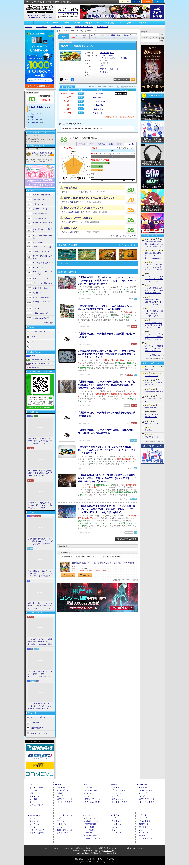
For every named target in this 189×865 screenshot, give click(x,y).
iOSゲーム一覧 (90, 835)
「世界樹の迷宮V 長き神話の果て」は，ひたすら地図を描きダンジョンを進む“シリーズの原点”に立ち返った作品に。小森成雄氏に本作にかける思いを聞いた (106, 509)
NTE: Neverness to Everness (154, 399)
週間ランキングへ (158, 355)
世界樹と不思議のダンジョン (42, 153)
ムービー (68, 27)
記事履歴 (147, 1)
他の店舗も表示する (127, 117)
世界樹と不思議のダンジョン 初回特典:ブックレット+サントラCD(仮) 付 (103, 563)
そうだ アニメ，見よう (41, 251)
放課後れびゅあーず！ (41, 313)
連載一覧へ (49, 323)
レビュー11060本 (33, 18)
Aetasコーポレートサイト (40, 733)
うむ (71, 232)
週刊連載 (33, 799)
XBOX (45, 23)
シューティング (145, 830)
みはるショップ (99, 113)
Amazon (99, 93)
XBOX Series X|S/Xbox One (40, 360)
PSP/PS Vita (142, 785)
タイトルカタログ (64, 802)
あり (80, 97)
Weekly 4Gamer (38, 199)
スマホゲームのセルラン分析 (42, 230)
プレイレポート (41, 27)
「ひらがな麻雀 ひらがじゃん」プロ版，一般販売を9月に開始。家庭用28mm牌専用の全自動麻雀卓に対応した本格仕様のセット (154, 290)
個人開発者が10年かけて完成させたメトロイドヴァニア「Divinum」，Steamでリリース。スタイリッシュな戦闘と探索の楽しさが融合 (154, 302)
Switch (67, 23)
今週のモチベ (38, 204)
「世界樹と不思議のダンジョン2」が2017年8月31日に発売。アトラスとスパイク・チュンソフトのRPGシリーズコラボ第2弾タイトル (107, 450)
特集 (32, 117)
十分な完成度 (70, 187)
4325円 (67, 112)
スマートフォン (89, 815)
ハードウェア (109, 23)
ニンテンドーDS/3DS (64, 815)
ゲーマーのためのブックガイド (42, 257)
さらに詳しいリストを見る (123, 236)
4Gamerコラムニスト (40, 278)
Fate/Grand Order (151, 407)
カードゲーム (144, 827)
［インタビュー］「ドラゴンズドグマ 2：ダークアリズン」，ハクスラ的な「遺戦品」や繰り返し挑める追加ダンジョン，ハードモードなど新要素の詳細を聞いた (40, 706)
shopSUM (100, 105)
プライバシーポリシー (39, 717)
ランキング (159, 1)
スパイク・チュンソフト (109, 58)
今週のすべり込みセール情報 (42, 236)
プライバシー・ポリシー (95, 859)
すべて (130, 144)
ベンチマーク (117, 832)
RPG (101, 66)
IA (70, 222)
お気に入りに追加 (122, 79)
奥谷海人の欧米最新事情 (42, 195)
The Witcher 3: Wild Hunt (154, 391)
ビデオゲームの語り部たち (42, 283)
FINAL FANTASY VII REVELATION (154, 384)
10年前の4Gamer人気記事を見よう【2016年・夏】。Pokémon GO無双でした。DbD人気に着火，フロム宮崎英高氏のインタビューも (40, 505)
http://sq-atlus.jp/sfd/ (107, 53)
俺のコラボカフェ (39, 267)
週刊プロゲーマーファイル (42, 209)
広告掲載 (110, 859)
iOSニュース (89, 818)
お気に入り (136, 1)
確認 (80, 93)
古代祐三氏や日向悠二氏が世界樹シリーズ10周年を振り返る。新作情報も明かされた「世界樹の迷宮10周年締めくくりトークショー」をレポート (106, 354)
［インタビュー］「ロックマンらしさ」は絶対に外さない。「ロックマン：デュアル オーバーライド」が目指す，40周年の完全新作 (40, 674)
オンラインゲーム (37, 788)
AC (121, 23)
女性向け (88, 23)
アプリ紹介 (89, 830)
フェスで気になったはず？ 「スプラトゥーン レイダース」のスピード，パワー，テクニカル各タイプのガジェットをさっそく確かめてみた (40, 573)
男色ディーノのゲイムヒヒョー (42, 224)
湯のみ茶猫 (74, 212)
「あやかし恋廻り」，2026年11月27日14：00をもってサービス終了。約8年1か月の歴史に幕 (154, 313)
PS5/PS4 (56, 23)
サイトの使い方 (54, 2)
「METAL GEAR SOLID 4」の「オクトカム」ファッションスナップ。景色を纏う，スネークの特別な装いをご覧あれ (40, 441)
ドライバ (34, 347)
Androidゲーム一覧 (92, 838)
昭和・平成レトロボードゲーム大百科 (42, 273)
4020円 (67, 105)
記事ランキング (36, 805)
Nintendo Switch (36, 367)
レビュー (28, 27)
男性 (111, 144)
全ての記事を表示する (127, 539)
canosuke (73, 192)
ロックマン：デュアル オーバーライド (153, 415)
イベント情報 (144, 821)
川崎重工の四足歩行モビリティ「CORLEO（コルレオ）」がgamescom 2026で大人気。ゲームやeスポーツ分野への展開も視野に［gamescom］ (154, 255)
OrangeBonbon (99, 97)
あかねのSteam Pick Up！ (42, 318)
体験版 (32, 793)
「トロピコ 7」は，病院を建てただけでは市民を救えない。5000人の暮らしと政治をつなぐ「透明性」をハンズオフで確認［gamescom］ (154, 267)
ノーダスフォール (151, 376)
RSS (26, 2)
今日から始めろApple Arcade (43, 263)
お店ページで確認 (68, 93)
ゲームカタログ (102, 27)
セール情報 (89, 827)
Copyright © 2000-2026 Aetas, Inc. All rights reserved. (94, 862)
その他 (142, 835)
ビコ (71, 202)
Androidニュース (91, 821)
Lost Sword (149, 369)
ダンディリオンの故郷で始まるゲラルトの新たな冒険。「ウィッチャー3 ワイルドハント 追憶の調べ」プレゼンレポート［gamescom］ (154, 348)
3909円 (67, 97)
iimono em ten (99, 101)
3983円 (67, 101)
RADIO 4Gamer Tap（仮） (42, 247)
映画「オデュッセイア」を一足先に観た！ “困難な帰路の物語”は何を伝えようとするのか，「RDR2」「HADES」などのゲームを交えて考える (40, 473)
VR (98, 23)
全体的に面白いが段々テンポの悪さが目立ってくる (89, 197)
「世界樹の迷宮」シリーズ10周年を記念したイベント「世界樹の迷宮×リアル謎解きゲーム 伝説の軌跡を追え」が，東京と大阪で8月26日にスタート (106, 384)
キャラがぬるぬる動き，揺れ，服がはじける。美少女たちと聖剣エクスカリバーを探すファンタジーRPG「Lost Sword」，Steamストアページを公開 (154, 244)
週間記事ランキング (38, 331)
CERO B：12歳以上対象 (109, 69)
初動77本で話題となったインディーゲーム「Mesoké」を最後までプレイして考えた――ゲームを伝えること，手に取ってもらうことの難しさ (40, 605)
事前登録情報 (90, 824)
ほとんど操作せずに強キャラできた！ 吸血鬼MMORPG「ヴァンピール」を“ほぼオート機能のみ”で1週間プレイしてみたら (40, 541)
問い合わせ (67, 2)
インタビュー (56, 27)
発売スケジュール (64, 799)
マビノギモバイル (151, 437)
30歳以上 (101, 144)
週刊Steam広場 (38, 242)
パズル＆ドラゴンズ (152, 423)
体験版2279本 (47, 18)
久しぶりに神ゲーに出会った (78, 218)
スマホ (77, 23)
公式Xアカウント (38, 2)
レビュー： (46, 155)
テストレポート (118, 821)
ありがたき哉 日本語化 (41, 297)
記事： (38, 155)
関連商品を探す (110, 117)
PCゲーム (33, 356)
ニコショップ (99, 109)
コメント (67, 79)
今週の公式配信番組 (40, 213)
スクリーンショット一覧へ (128, 245)
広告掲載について (37, 728)
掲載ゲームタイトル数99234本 (40, 15)
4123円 (67, 109)
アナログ (130, 23)
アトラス (103, 56)
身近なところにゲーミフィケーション (42, 303)
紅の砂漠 (148, 430)
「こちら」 (108, 851)
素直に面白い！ (71, 228)
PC (37, 23)
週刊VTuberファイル (40, 218)
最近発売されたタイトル (84, 27)
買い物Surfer (37, 293)
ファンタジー (105, 72)
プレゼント (35, 336)
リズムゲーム (144, 832)
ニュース (34, 114)
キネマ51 (36, 308)
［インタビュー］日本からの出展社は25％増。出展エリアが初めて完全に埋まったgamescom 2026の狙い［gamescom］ (40, 641)
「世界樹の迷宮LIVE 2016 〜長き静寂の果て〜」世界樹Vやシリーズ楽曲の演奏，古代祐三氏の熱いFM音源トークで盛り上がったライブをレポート (107, 478)
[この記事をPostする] (61, 79)
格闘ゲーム (144, 824)
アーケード (142, 815)
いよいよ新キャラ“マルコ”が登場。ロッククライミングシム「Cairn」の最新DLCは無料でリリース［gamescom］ (154, 325)
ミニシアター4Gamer (40, 288)
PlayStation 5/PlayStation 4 (39, 363)
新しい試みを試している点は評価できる (84, 207)
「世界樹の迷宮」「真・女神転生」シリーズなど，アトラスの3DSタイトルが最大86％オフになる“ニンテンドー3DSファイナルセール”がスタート (107, 280)
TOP (29, 23)
